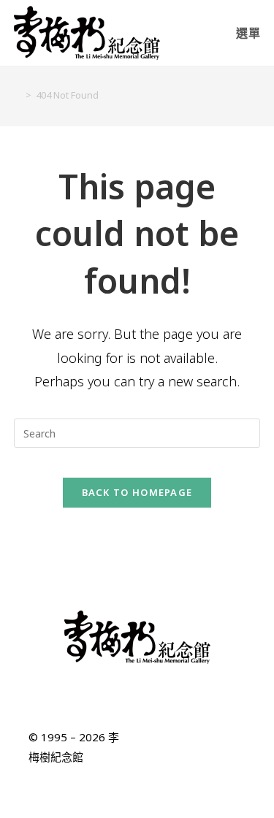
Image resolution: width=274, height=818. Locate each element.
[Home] (17, 95)
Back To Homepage (137, 492)
